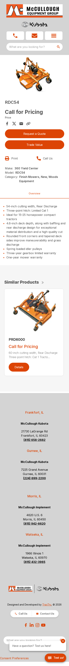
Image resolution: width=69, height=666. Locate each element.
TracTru (46, 604)
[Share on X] (14, 123)
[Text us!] (55, 658)
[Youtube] (43, 625)
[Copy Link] (28, 123)
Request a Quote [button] (34, 134)
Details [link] (19, 367)
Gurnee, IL (34, 451)
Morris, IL (34, 496)
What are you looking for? (27, 47)
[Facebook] (26, 625)
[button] (15, 35)
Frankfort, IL (34, 412)
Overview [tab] (34, 193)
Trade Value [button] (35, 145)
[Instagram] (37, 625)
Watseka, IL (34, 534)
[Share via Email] (21, 123)
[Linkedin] (31, 625)
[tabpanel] (34, 74)
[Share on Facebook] (7, 123)
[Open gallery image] (34, 74)
